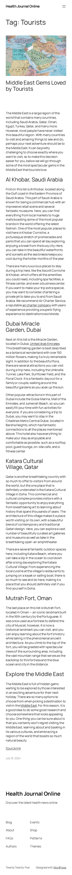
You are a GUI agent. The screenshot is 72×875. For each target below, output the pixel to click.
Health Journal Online (23, 6)
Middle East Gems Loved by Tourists (36, 86)
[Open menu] (64, 6)
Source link (13, 748)
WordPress (59, 867)
